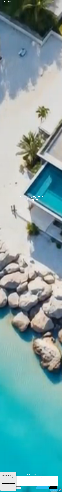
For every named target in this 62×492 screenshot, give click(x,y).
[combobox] (31, 477)
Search (53, 487)
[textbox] (31, 477)
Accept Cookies (8, 483)
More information (4, 481)
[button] (60, 490)
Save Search (42, 487)
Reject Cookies (8, 488)
